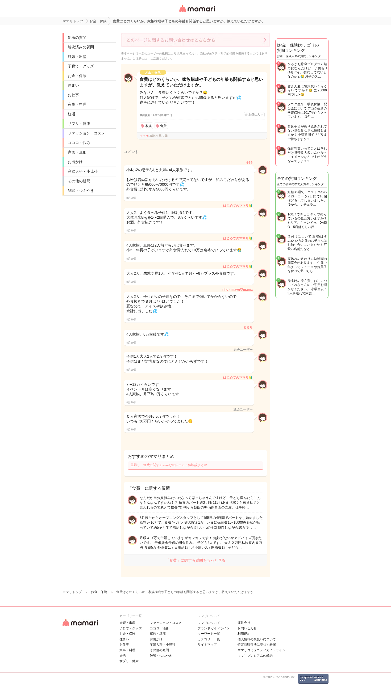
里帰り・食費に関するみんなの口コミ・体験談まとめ (169, 465)
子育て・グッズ (81, 66)
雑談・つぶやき (81, 190)
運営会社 (244, 623)
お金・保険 (77, 76)
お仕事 (73, 95)
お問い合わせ (247, 628)
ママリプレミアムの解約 (255, 656)
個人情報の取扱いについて (257, 639)
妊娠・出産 (77, 56)
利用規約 (244, 634)
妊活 (71, 114)
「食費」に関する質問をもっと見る (195, 560)
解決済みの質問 (81, 47)
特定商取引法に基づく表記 (257, 644)
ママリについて (209, 623)
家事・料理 (77, 104)
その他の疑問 (79, 181)
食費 (163, 126)
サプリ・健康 (79, 123)
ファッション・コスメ (86, 133)
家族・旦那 (77, 152)
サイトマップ (207, 644)
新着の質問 (77, 37)
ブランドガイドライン (214, 628)
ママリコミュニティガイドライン (261, 650)
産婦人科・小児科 (83, 171)
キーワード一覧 (209, 634)
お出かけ (75, 162)
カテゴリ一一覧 (209, 639)
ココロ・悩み (79, 143)
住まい (73, 85)
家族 (148, 126)
